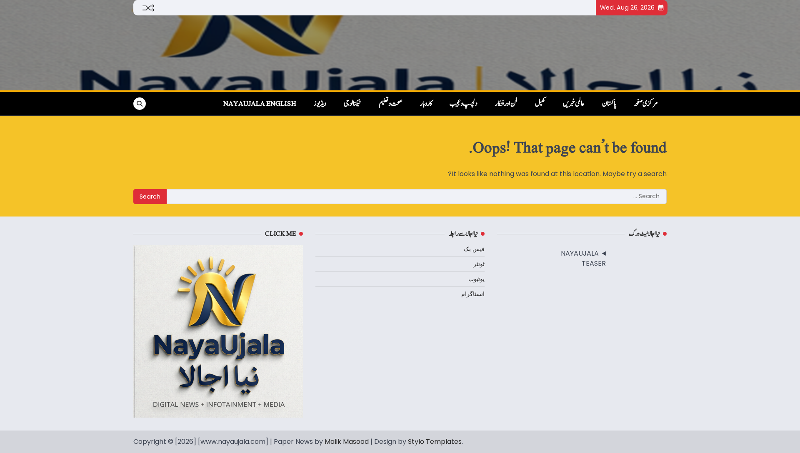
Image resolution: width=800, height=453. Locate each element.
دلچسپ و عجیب (464, 104)
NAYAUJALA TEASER (583, 258)
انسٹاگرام (473, 294)
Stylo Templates (435, 441)
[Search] (139, 103)
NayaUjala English (259, 104)
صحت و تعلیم (390, 104)
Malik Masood (347, 441)
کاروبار (426, 104)
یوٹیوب (476, 279)
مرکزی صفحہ (646, 104)
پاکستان (609, 104)
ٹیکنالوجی (352, 104)
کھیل (540, 104)
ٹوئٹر (479, 264)
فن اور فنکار (506, 104)
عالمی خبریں (574, 104)
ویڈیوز (320, 104)
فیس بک (474, 249)
